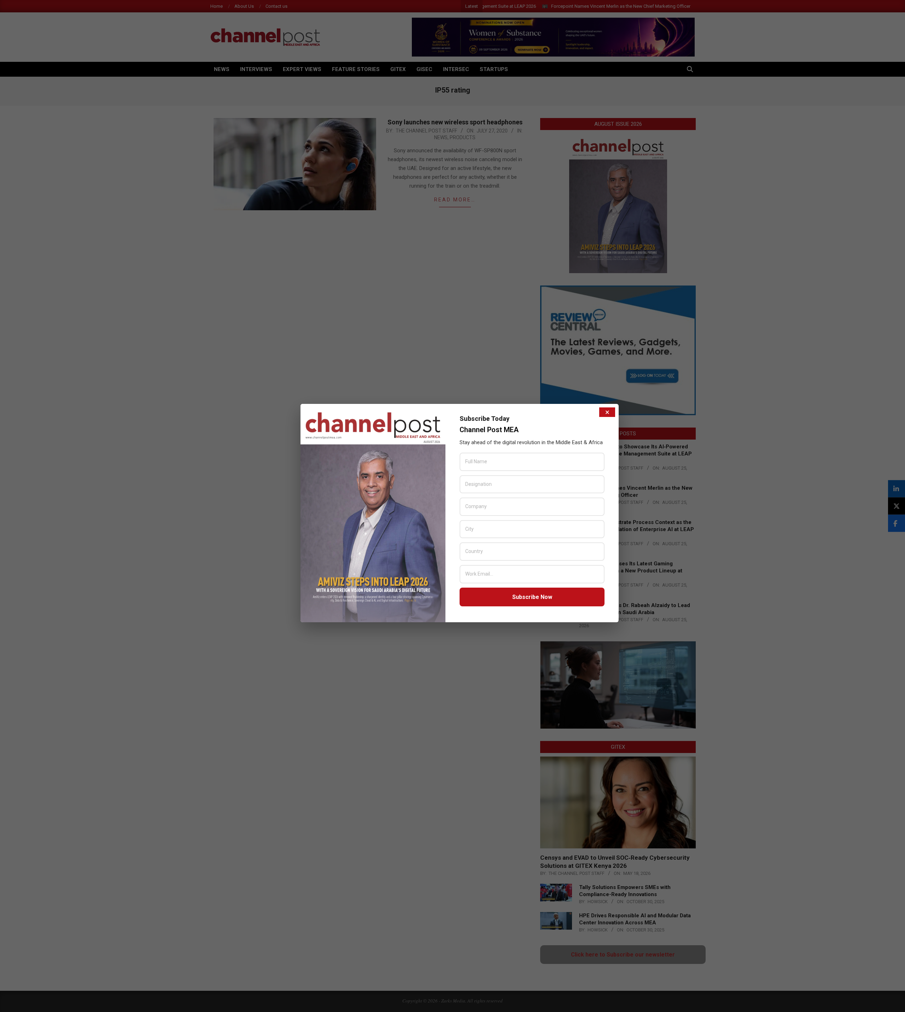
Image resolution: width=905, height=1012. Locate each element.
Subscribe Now (532, 597)
